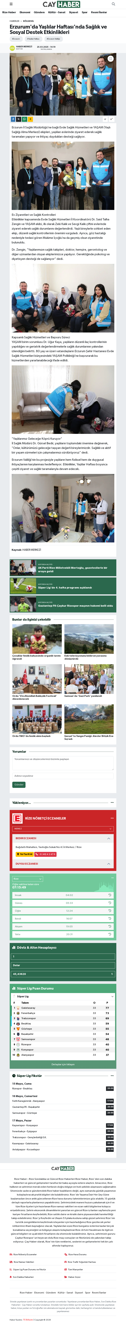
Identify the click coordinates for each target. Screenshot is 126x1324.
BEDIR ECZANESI (26, 838)
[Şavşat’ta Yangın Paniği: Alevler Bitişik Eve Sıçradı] (89, 719)
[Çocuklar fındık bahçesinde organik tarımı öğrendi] (37, 639)
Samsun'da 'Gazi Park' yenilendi (83, 696)
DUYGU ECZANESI (27, 863)
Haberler (14, 21)
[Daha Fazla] (30, 119)
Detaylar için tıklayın (63, 1064)
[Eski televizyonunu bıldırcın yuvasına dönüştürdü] (89, 639)
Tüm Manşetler (75, 1269)
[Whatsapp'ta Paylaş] (24, 119)
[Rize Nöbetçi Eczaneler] (112, 818)
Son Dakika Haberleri (23, 1277)
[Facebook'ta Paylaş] (13, 119)
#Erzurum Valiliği (53, 39)
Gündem (39, 12)
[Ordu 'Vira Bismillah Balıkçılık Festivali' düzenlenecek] (37, 679)
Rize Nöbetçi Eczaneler (25, 1254)
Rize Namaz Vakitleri (24, 1262)
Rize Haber (9, 12)
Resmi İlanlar (99, 12)
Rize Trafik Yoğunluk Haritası (82, 1262)
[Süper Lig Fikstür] (112, 1076)
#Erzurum (16, 39)
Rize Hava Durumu (78, 1254)
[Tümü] (112, 803)
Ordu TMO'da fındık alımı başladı (31, 736)
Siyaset (73, 12)
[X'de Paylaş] (18, 119)
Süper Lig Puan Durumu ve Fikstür (29, 1269)
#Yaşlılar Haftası (33, 39)
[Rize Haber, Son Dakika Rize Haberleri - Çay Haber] (61, 4)
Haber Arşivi (74, 1277)
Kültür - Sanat (56, 12)
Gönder (19, 784)
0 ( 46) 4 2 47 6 (47, 854)
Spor (85, 12)
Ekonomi (25, 12)
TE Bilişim (28, 1320)
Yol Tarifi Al (26, 854)
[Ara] (113, 4)
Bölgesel (28, 21)
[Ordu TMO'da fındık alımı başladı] (37, 719)
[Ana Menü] (11, 4)
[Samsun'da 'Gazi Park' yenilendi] (89, 679)
